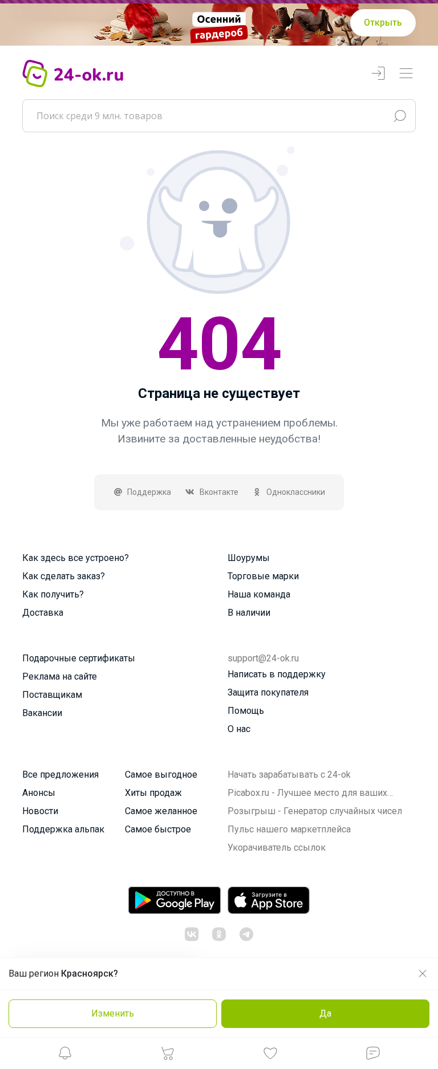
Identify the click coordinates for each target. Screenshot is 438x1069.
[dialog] (219, 534)
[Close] (348, 343)
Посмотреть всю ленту (289, 662)
